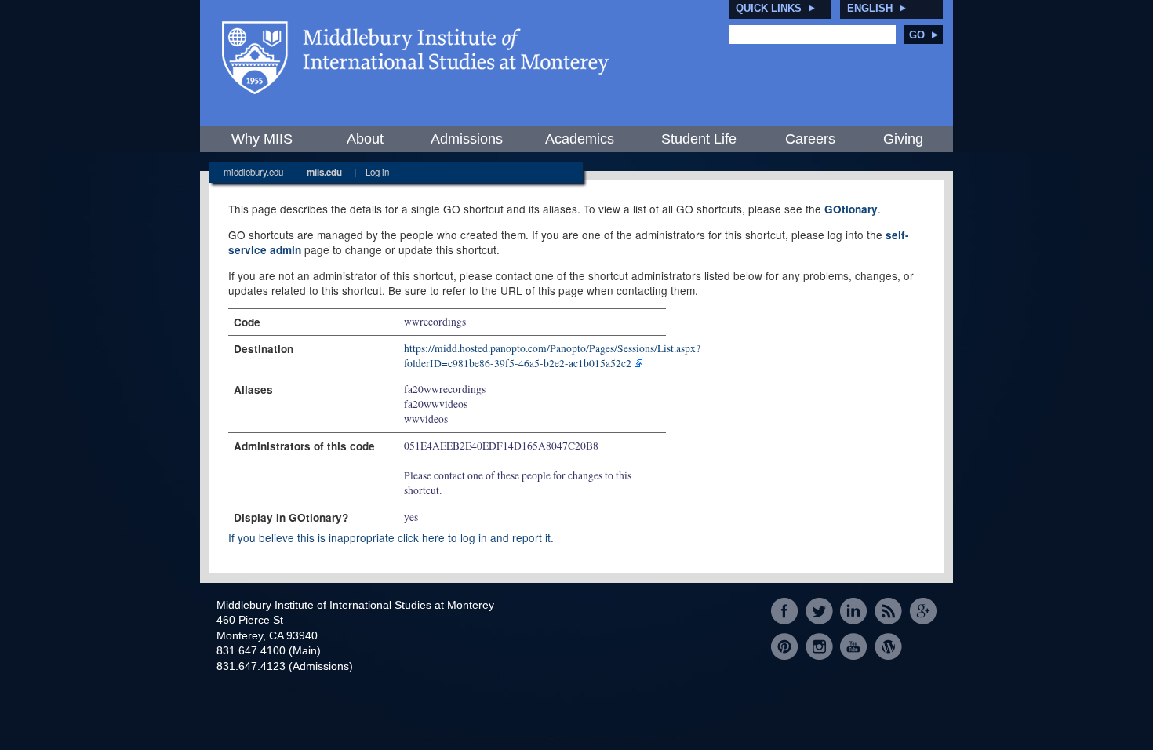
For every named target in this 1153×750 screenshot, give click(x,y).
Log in (377, 172)
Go (917, 35)
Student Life (699, 139)
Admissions (467, 139)
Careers (810, 139)
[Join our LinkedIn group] (853, 611)
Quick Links (769, 8)
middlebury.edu (253, 172)
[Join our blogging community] (888, 646)
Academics (579, 139)
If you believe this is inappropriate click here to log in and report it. (391, 537)
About (365, 139)
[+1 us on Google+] (923, 611)
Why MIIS (262, 139)
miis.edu (324, 172)
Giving (903, 139)
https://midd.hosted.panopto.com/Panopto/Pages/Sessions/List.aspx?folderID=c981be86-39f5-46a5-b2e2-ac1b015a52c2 (552, 355)
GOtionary (851, 209)
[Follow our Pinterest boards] (784, 646)
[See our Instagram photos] (819, 646)
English (870, 8)
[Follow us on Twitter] (819, 611)
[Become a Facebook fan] (784, 611)
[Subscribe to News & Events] (888, 611)
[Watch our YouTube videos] (853, 646)
